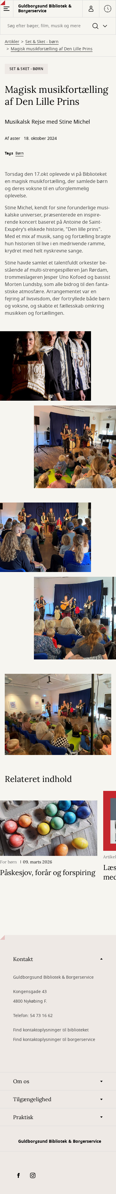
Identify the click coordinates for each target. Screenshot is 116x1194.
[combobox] (58, 25)
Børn (19, 153)
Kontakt (23, 959)
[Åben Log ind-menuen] (90, 8)
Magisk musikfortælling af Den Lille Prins (52, 49)
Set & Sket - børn (42, 42)
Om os (21, 1081)
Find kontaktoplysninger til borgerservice (54, 1039)
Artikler (12, 42)
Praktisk (23, 1117)
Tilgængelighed (32, 1099)
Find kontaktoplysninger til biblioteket (51, 1030)
